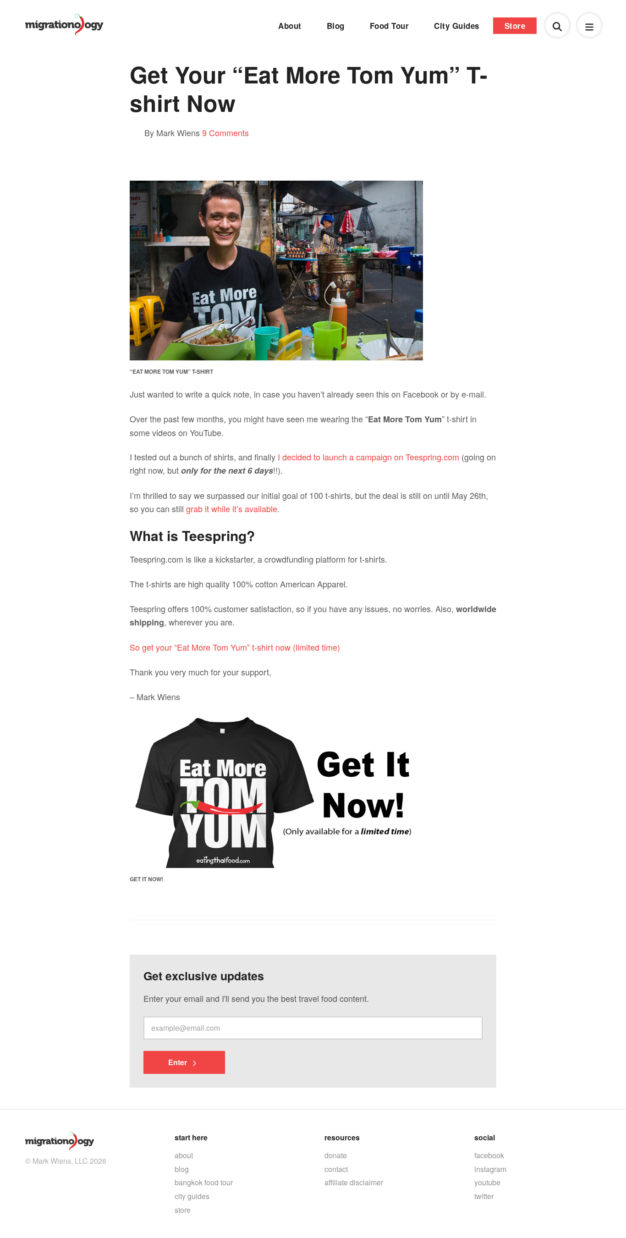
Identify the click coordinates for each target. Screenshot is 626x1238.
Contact (336, 1169)
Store (515, 25)
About (290, 25)
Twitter (484, 1196)
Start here (191, 1137)
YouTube (487, 1182)
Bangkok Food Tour (204, 1182)
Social (484, 1137)
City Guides (456, 25)
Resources (342, 1137)
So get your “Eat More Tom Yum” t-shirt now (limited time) (235, 647)
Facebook (489, 1155)
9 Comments (225, 132)
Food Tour (389, 25)
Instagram (490, 1169)
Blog (336, 25)
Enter (178, 1062)
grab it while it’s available (231, 508)
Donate (335, 1155)
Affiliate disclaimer (353, 1182)
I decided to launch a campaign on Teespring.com (368, 457)
